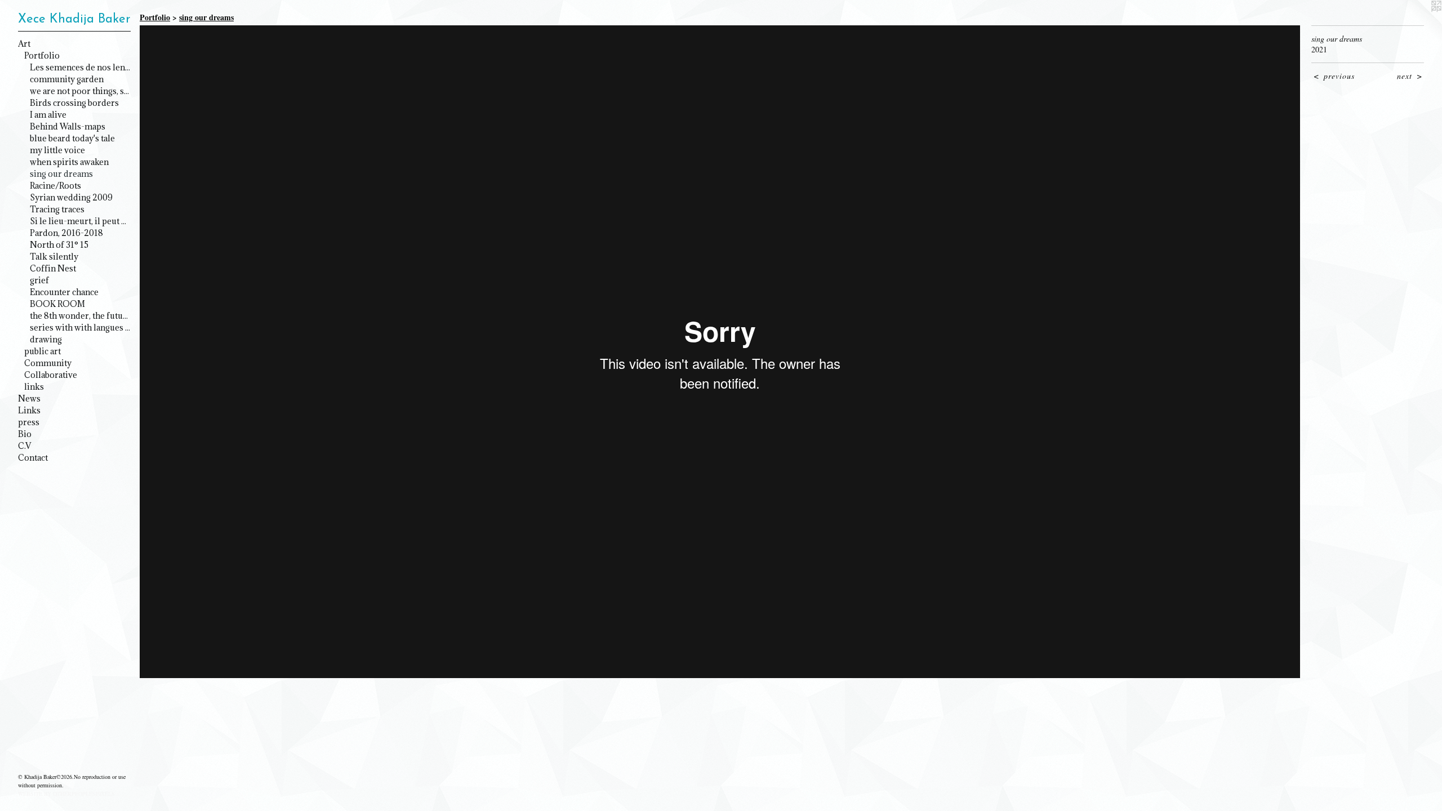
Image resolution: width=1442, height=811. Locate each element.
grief (39, 280)
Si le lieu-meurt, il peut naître (80, 221)
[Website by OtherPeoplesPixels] (1419, 22)
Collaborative (50, 374)
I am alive (48, 114)
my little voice (57, 150)
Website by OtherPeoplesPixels (66, 793)
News (29, 398)
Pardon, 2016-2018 (66, 233)
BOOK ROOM (57, 303)
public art (42, 351)
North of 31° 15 (59, 244)
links (34, 386)
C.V (24, 445)
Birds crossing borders (74, 102)
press (28, 422)
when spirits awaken (69, 162)
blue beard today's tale (72, 138)
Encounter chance (64, 292)
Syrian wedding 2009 (71, 197)
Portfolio (42, 55)
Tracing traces (57, 209)
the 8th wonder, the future (80, 315)
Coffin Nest (53, 268)
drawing (46, 339)
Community (48, 363)
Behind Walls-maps (67, 126)
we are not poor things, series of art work (80, 91)
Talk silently (54, 256)
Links (29, 410)
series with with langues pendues (80, 327)
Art (24, 43)
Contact (33, 457)
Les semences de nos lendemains (80, 67)
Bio (25, 434)
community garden (67, 79)
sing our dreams (61, 173)
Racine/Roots (55, 185)
